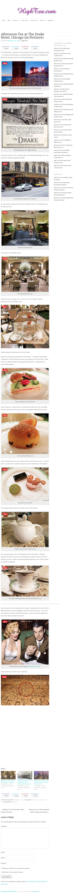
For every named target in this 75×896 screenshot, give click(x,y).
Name (3, 852)
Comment (4, 826)
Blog (9, 20)
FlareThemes (35, 891)
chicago (41, 799)
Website (3, 863)
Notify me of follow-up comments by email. (16, 868)
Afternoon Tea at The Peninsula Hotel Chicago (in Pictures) (24, 782)
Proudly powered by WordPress (9, 891)
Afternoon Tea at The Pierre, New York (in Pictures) (12, 811)
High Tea (25, 40)
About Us (42, 20)
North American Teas (19, 799)
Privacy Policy (24, 20)
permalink (14, 802)
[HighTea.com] (37, 11)
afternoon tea (34, 799)
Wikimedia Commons (34, 666)
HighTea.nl (50, 20)
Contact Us (15, 20)
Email (3, 858)
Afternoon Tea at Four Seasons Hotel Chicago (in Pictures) (41, 782)
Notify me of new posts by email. (12, 872)
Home (3, 20)
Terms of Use (34, 20)
